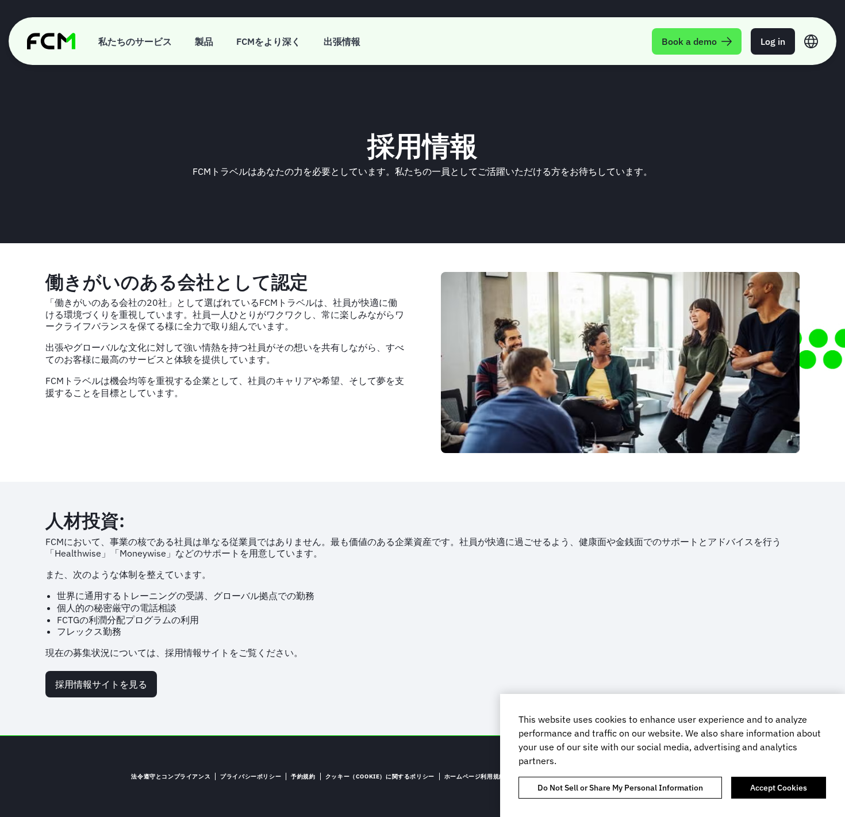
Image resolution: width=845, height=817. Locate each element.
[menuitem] (135, 41)
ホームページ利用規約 (474, 776)
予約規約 (303, 776)
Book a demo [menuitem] (689, 41)
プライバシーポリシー (250, 776)
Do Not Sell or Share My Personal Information (620, 788)
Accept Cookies (778, 788)
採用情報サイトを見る (101, 684)
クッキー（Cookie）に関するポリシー (380, 776)
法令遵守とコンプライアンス (170, 776)
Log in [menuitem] (772, 41)
